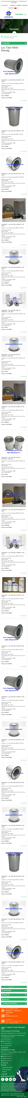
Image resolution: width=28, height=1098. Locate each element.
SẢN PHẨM (6, 36)
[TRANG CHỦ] (1, 36)
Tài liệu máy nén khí (6, 1069)
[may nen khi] (14, 14)
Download (4, 1071)
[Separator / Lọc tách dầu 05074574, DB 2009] (14, 163)
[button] (16, 8)
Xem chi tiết (23, 100)
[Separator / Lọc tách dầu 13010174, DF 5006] (14, 585)
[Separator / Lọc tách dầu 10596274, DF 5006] (14, 210)
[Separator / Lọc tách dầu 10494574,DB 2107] (14, 631)
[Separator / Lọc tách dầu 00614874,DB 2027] (14, 772)
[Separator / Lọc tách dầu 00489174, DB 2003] (14, 951)
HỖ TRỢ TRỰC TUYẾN (7, 1067)
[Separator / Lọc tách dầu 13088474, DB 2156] (14, 542)
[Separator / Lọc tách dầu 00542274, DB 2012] (14, 909)
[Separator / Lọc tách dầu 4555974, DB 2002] (14, 116)
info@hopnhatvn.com (12, 1016)
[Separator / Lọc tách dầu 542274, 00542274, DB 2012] (14, 344)
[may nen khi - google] (6, 1079)
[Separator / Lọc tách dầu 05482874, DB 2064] (14, 815)
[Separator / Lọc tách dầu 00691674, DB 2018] (14, 257)
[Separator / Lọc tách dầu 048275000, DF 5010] (14, 495)
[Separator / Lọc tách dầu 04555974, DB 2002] (14, 65)
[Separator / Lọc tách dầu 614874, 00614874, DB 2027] (14, 443)
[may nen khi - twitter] (14, 1079)
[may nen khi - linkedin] (10, 1079)
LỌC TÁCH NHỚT (14, 36)
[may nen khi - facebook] (2, 1079)
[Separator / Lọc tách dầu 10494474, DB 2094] (14, 682)
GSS (23, 1095)
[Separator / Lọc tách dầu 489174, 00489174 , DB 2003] (14, 300)
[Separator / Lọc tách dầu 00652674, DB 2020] (14, 729)
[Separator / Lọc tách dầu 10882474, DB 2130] (14, 392)
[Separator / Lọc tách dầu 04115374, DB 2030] (14, 862)
